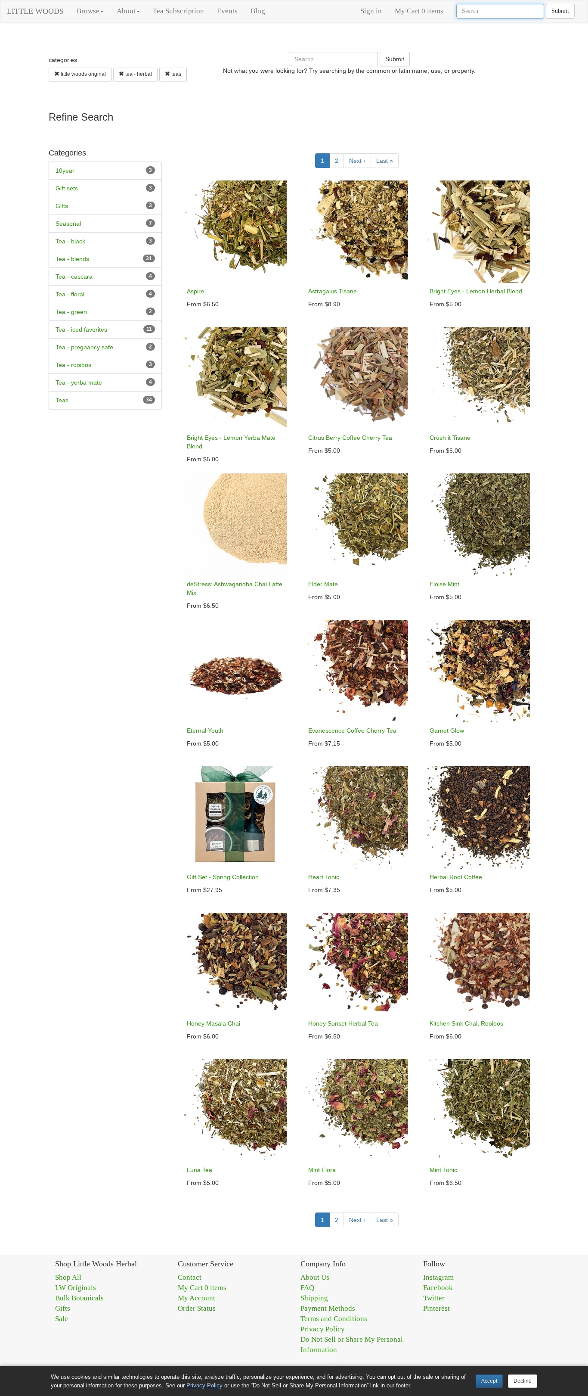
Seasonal (68, 223)
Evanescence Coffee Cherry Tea (352, 730)
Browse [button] (88, 11)
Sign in (371, 11)
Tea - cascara (74, 276)
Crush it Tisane (450, 437)
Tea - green (71, 311)
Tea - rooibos (73, 364)
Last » (384, 160)
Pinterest (436, 1308)
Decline (523, 1381)
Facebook (438, 1288)
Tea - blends (72, 258)
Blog (258, 11)
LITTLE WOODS (35, 11)
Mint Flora (322, 1169)
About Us (314, 1277)
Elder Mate (323, 584)
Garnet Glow (447, 730)
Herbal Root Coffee (456, 877)
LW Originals (75, 1288)
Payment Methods (327, 1308)
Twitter (434, 1298)
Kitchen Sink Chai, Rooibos (466, 1023)
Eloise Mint (444, 584)
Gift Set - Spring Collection (223, 877)
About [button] (126, 11)
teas (175, 74)
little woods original (82, 74)
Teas (62, 400)
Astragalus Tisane (332, 291)
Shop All (68, 1277)
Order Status (197, 1308)
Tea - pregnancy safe (84, 347)
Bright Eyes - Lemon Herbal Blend (476, 291)
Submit (560, 11)
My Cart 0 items (419, 11)
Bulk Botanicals (79, 1298)
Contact (189, 1277)
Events (227, 11)
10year (65, 170)
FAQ (307, 1288)
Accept (489, 1381)
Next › (357, 160)
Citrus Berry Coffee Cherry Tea (350, 437)
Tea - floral (70, 294)
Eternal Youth (205, 730)
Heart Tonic (323, 877)
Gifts (62, 205)
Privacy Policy (322, 1329)
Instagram (438, 1277)
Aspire (195, 291)
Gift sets (67, 188)
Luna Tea (199, 1169)
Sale (61, 1319)
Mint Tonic (443, 1169)
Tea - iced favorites (81, 329)
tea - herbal (138, 74)
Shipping (314, 1298)
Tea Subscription (178, 11)
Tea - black (70, 241)
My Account (196, 1298)
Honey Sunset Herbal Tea (343, 1023)
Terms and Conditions (333, 1319)
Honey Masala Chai (213, 1023)
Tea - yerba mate (79, 382)
